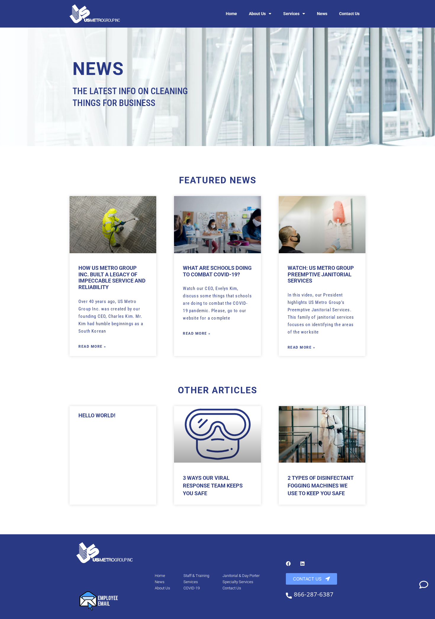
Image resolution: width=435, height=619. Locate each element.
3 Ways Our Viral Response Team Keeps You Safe (213, 485)
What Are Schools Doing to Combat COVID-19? (217, 271)
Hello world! (96, 415)
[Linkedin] (302, 563)
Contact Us (349, 13)
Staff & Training (196, 575)
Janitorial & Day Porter (241, 575)
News (322, 13)
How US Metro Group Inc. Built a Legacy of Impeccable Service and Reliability (112, 277)
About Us (257, 13)
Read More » (92, 346)
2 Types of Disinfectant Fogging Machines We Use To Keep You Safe (321, 485)
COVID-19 (191, 588)
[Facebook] (288, 563)
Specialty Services (238, 582)
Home (231, 13)
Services (291, 13)
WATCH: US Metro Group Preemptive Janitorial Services (321, 274)
